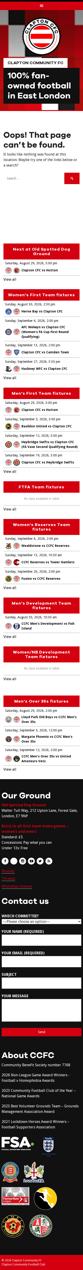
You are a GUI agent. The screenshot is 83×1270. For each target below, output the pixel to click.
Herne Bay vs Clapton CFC (42, 311)
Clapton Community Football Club (23, 1264)
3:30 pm (54, 361)
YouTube (31, 861)
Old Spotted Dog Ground (24, 805)
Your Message (15, 996)
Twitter (40, 861)
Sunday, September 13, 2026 (26, 345)
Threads (8, 878)
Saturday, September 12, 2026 (27, 435)
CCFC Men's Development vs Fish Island (47, 626)
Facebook (5, 861)
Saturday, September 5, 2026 (26, 419)
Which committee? (20, 916)
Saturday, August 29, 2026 (24, 263)
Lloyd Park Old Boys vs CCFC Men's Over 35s (49, 719)
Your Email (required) (23, 953)
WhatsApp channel (17, 886)
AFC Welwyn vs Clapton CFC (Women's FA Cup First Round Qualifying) (45, 332)
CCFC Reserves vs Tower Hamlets (47, 562)
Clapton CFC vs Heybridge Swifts (47, 462)
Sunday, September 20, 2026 (26, 571)
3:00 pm (51, 263)
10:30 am (55, 555)
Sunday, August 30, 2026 (23, 304)
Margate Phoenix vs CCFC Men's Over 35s (46, 739)
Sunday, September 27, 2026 (26, 361)
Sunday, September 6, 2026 (25, 321)
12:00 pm (55, 730)
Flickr (13, 861)
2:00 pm (52, 321)
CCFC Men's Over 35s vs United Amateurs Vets (46, 758)
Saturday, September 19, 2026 (27, 455)
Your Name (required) (23, 931)
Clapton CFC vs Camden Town (45, 352)
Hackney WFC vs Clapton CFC (44, 368)
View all (9, 279)
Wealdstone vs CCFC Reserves (45, 546)
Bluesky (8, 871)
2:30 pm (49, 304)
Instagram (22, 861)
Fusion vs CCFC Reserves (40, 578)
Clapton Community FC (35, 63)
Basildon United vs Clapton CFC (46, 426)
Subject (9, 974)
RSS (48, 861)
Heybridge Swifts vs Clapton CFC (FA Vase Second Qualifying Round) (49, 444)
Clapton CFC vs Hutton (39, 270)
